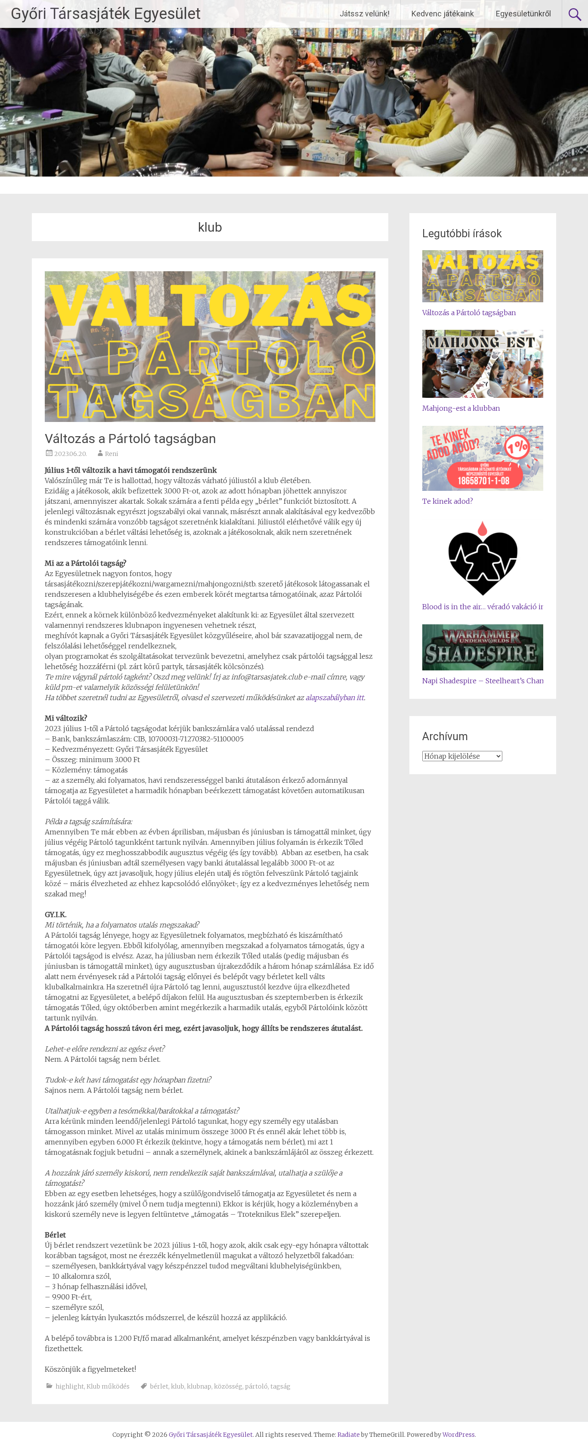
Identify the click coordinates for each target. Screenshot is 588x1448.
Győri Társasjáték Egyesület (106, 14)
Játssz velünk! (365, 13)
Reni (111, 454)
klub (177, 1386)
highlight (70, 1386)
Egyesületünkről (523, 13)
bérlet (159, 1386)
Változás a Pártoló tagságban (130, 438)
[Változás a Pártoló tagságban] (210, 419)
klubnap (199, 1386)
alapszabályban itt (335, 697)
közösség (228, 1386)
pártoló (256, 1386)
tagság (280, 1386)
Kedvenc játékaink (443, 13)
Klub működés (108, 1386)
